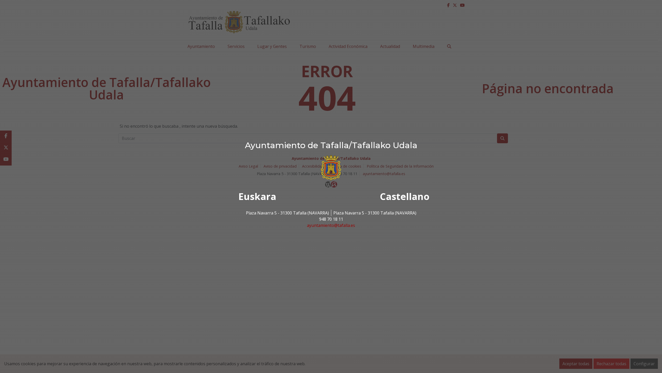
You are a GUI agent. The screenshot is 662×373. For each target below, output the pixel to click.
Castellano (405, 196)
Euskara (257, 196)
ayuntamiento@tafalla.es (331, 225)
